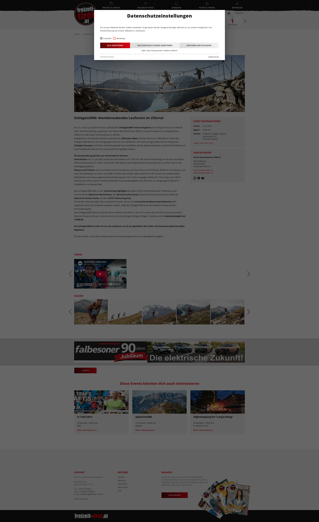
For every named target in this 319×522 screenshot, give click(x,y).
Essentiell (107, 38)
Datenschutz (213, 57)
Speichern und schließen (199, 45)
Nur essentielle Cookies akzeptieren (154, 45)
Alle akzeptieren (115, 45)
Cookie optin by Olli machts (107, 57)
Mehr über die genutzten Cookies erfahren (159, 50)
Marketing (120, 38)
